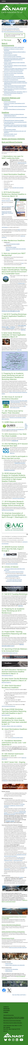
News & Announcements (8, 44)
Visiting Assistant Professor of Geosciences (13, 931)
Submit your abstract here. (7, 206)
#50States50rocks (8, 970)
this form (5, 780)
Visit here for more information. (18, 498)
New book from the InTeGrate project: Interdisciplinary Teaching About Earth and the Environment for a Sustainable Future (14, 59)
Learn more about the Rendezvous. (8, 706)
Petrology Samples (9, 963)
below (19, 229)
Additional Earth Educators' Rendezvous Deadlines (14, 120)
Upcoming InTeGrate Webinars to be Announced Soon (14, 109)
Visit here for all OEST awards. (17, 737)
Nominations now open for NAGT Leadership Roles (14, 47)
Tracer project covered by (14, 571)
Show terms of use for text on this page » (12, 1020)
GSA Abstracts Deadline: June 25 (10, 134)
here (22, 263)
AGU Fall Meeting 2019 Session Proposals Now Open (14, 78)
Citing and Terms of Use (8, 1015)
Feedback (5, 1012)
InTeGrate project (21, 283)
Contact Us (6, 1006)
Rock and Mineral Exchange (12, 142)
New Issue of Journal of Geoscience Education (13, 71)
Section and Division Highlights (13, 139)
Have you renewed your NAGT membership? (12, 56)
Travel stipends (5, 227)
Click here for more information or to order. (11, 311)
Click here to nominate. (22, 162)
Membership (6, 1008)
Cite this (5, 153)
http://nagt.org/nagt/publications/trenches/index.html (12, 31)
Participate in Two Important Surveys (11, 79)
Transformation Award (17, 860)
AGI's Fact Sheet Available (14, 76)
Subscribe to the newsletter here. (17, 429)
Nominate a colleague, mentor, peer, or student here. (12, 726)
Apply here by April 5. (6, 715)
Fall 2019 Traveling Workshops (10, 101)
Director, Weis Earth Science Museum (11, 925)
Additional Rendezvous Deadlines (10, 54)
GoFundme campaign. (10, 821)
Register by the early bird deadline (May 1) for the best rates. (7, 213)
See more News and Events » (19, 994)
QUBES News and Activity (9, 74)
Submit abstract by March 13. (7, 675)
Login (19, 3)
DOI (2, 153)
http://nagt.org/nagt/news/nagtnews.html (11, 28)
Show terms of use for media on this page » (12, 1022)
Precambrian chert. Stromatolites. (11, 969)
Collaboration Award (8, 860)
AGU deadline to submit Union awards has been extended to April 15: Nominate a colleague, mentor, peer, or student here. (15, 126)
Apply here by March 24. (6, 682)
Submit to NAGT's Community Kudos (14, 901)
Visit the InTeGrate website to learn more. (10, 652)
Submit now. (12, 453)
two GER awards (20, 857)
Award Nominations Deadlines (10, 129)
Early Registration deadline (11, 247)
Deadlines (5, 112)
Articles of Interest (7, 94)
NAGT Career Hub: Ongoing (9, 135)
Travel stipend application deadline (13, 244)
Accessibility (6, 1010)
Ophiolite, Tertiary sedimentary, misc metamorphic (15, 965)
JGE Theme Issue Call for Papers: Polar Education (13, 73)
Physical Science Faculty (8, 938)
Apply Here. (19, 349)
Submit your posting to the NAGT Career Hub (17, 947)
